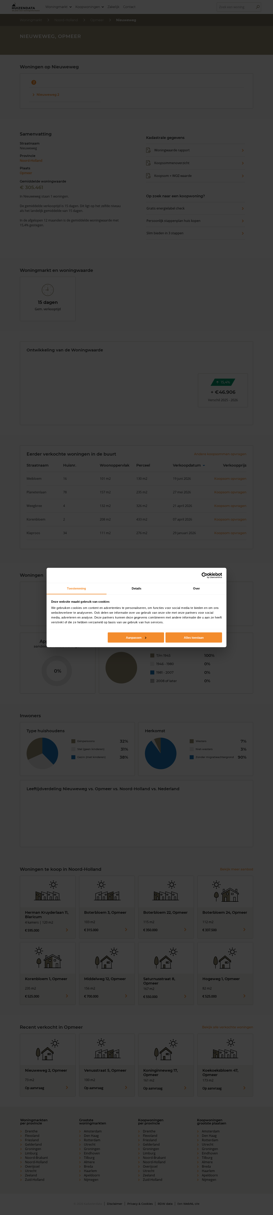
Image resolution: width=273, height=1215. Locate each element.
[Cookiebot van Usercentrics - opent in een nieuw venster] (204, 575)
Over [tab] (196, 588)
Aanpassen (133, 637)
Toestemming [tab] (76, 588)
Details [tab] (136, 588)
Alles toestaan (194, 637)
